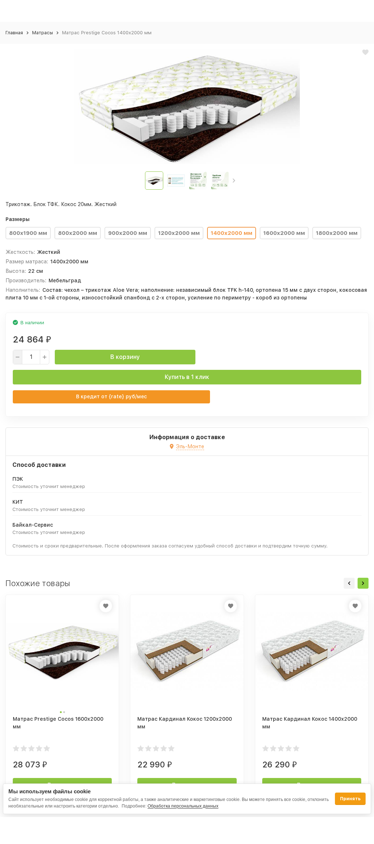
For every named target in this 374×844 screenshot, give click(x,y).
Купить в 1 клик (187, 376)
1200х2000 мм (179, 233)
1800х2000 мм (337, 233)
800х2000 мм (77, 233)
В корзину (125, 356)
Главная (14, 32)
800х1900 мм (28, 233)
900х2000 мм (127, 233)
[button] (234, 180)
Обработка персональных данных (183, 806)
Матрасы (42, 32)
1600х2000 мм (284, 233)
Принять (350, 798)
